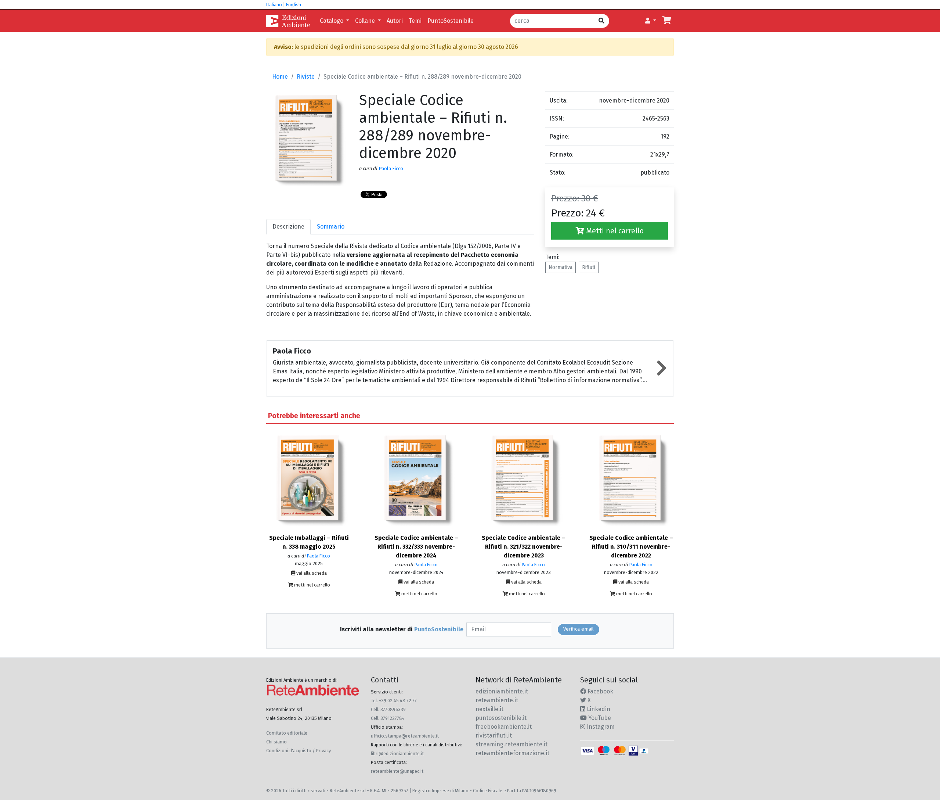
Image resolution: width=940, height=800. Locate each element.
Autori (395, 20)
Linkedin (597, 709)
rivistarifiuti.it (494, 735)
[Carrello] (666, 21)
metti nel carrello (311, 585)
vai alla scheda (311, 573)
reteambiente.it (497, 700)
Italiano (274, 4)
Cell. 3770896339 (388, 709)
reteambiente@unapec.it (397, 771)
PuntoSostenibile (450, 20)
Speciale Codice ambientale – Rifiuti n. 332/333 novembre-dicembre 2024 (416, 546)
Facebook (599, 691)
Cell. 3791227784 (388, 718)
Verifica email (578, 629)
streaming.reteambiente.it (511, 744)
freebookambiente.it (504, 726)
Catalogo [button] (332, 20)
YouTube (599, 717)
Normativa (560, 267)
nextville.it (489, 709)
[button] (650, 21)
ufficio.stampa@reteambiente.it (405, 736)
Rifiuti (588, 267)
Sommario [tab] (330, 226)
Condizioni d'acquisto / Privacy (298, 750)
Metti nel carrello (614, 230)
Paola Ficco (391, 168)
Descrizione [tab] (288, 226)
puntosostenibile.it (501, 717)
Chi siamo (276, 742)
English (293, 4)
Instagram (600, 726)
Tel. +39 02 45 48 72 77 (394, 700)
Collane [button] (365, 20)
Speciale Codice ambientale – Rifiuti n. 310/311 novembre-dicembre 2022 (631, 546)
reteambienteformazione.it (512, 753)
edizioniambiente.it (502, 691)
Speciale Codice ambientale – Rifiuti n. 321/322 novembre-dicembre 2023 (523, 546)
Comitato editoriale (286, 733)
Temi (415, 20)
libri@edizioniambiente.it (397, 753)
